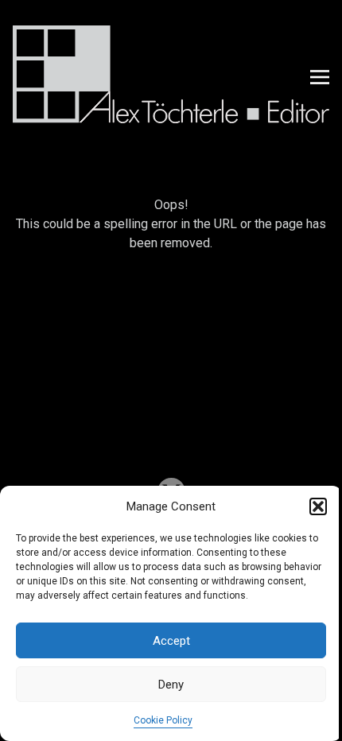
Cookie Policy (163, 720)
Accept (171, 641)
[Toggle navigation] (319, 77)
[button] (318, 506)
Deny (171, 684)
